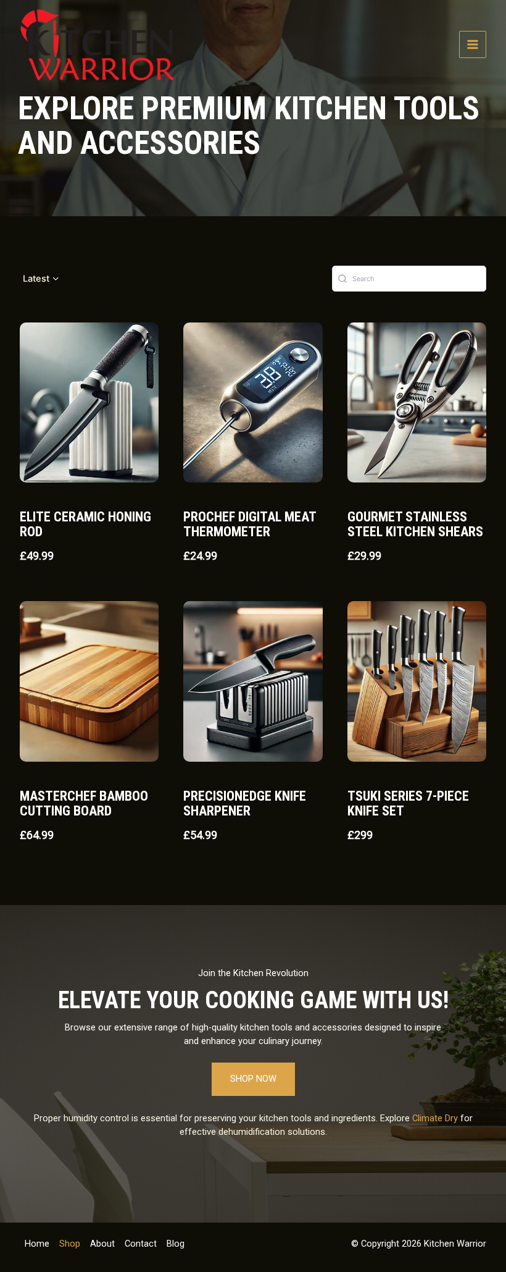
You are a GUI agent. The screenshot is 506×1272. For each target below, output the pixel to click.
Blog (176, 1243)
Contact (141, 1243)
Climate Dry (435, 1118)
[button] (42, 279)
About (102, 1243)
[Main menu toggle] (472, 44)
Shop (69, 1243)
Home (37, 1243)
